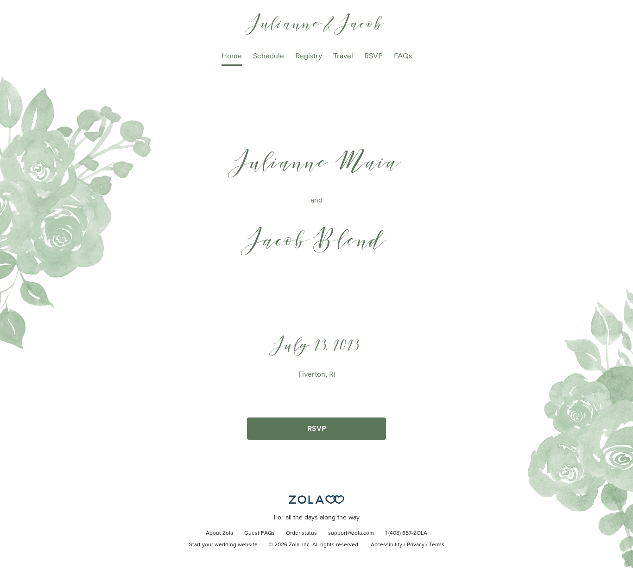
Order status (301, 533)
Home (232, 55)
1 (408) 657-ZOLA (406, 533)
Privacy (415, 545)
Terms (436, 545)
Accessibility (386, 545)
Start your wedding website (223, 545)
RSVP (373, 55)
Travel (343, 55)
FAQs (403, 55)
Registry (308, 55)
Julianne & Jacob (316, 23)
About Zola (219, 533)
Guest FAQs (259, 533)
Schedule (268, 55)
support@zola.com (351, 533)
